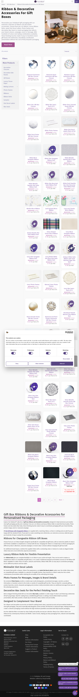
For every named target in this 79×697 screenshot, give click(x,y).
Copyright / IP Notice (50, 642)
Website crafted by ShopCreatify (40, 678)
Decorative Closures (7, 68)
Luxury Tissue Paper (8, 82)
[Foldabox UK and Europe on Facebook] (63, 639)
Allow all (62, 363)
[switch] (31, 353)
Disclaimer (46, 651)
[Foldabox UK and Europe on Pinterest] (67, 639)
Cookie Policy (47, 639)
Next (60, 500)
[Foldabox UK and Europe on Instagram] (71, 639)
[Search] (72, 1)
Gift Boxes (7, 78)
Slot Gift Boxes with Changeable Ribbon (16, 531)
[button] (31, 78)
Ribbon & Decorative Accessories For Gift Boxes (30, 4)
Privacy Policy (47, 658)
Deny (17, 363)
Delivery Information (31, 640)
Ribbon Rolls (8, 97)
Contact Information (31, 651)
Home (3, 4)
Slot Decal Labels (9, 103)
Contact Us (65, 635)
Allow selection (39, 363)
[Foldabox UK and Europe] (10, 630)
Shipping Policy (48, 664)
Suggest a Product (31, 649)
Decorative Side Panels (9, 74)
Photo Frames (8, 90)
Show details (66, 359)
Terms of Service (48, 667)
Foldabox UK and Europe (42, 676)
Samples (6, 100)
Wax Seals (7, 107)
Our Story (28, 642)
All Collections (11, 4)
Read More (8, 45)
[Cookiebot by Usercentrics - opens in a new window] (66, 332)
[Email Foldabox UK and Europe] (67, 644)
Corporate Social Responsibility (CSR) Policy (49, 646)
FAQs (26, 635)
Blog (26, 637)
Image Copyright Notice (36, 695)
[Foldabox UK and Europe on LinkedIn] (63, 644)
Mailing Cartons (9, 86)
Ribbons (6, 93)
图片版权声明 (45, 695)
